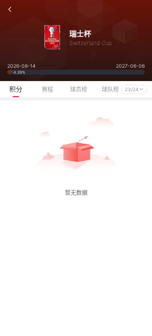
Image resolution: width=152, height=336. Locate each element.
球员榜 (78, 89)
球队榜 (110, 89)
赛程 (47, 89)
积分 (15, 89)
